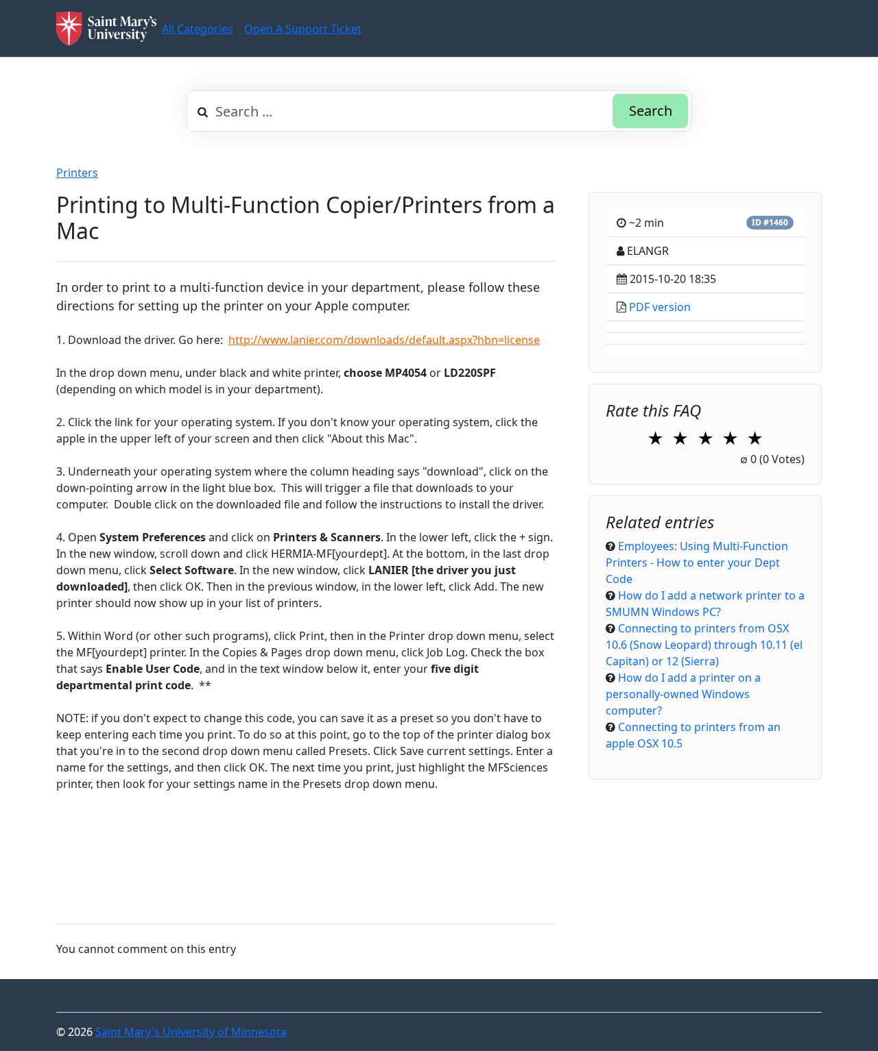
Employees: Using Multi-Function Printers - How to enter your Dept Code (697, 562)
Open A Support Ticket (302, 28)
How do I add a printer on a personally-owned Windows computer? (683, 694)
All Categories (197, 28)
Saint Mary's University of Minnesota (191, 1031)
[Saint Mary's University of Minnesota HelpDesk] (106, 28)
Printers (77, 172)
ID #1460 (770, 222)
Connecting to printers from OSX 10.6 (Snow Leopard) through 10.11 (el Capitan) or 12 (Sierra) (704, 645)
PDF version (660, 306)
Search (650, 110)
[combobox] (439, 111)
